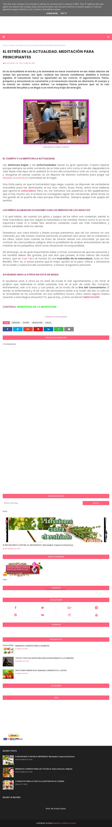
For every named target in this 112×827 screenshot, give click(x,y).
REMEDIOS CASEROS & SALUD (64, 823)
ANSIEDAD (16, 322)
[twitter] (42, 608)
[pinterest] (15, 615)
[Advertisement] (56, 25)
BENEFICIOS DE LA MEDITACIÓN (36, 306)
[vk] (42, 615)
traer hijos (28, 258)
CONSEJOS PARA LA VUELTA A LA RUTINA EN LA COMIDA (39, 781)
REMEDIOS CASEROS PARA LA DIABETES (32, 645)
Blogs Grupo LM (11, 63)
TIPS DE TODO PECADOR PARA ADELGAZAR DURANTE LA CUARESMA (44, 658)
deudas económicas (15, 178)
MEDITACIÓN (91, 297)
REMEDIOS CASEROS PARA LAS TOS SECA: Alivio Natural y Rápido (43, 769)
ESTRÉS (26, 322)
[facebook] (15, 608)
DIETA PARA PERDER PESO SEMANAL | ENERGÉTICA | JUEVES (41, 670)
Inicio (5, 45)
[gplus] (69, 608)
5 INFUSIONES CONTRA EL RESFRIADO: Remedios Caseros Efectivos (38, 545)
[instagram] (69, 615)
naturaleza (28, 190)
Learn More (52, 13)
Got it (64, 13)
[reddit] (96, 608)
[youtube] (96, 615)
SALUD (11, 45)
